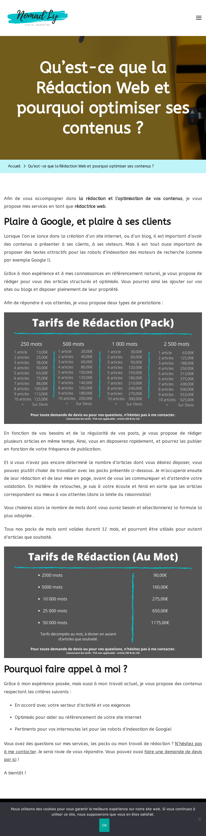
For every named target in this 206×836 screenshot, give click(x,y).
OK (104, 825)
